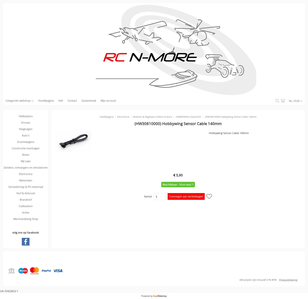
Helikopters (26, 116)
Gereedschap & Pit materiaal (25, 187)
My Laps (26, 161)
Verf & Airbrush (25, 193)
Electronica (25, 174)
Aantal (148, 196)
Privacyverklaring (288, 279)
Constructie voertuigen (26, 148)
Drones (25, 122)
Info (60, 100)
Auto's (26, 135)
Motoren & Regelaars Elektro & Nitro (152, 116)
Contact (72, 100)
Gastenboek (88, 100)
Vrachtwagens (25, 142)
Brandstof (26, 199)
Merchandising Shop (25, 219)
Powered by (154, 296)
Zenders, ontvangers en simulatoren (26, 167)
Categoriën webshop (17, 100)
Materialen (25, 180)
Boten (25, 154)
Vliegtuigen (25, 129)
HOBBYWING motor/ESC (188, 116)
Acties (25, 212)
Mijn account (108, 100)
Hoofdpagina (46, 100)
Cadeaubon (26, 206)
